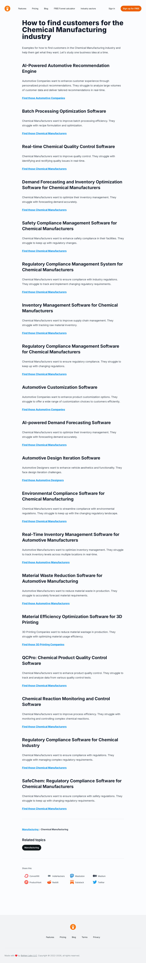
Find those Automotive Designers (43, 480)
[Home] (7, 8)
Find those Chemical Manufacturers (44, 133)
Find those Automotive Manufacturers (46, 562)
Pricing (35, 8)
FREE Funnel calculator (64, 8)
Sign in (112, 8)
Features (22, 8)
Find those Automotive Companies (43, 98)
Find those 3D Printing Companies (43, 644)
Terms (84, 937)
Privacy (96, 937)
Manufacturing (31, 847)
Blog (46, 8)
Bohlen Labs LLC (29, 955)
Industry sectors (88, 8)
